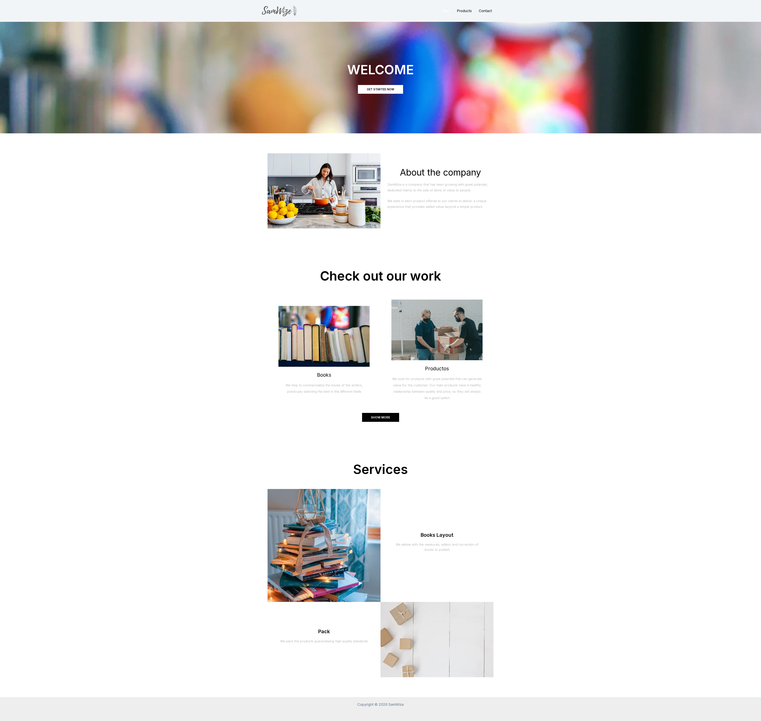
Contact (485, 11)
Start (446, 11)
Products (464, 11)
